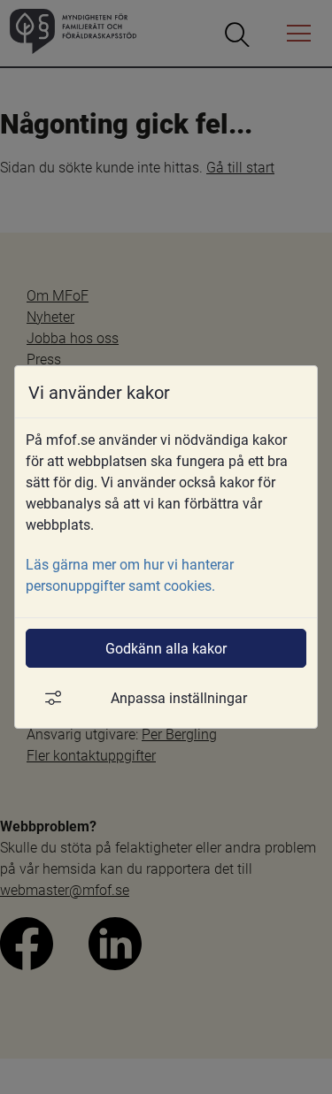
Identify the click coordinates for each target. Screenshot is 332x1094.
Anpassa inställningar (179, 697)
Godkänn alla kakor (166, 648)
